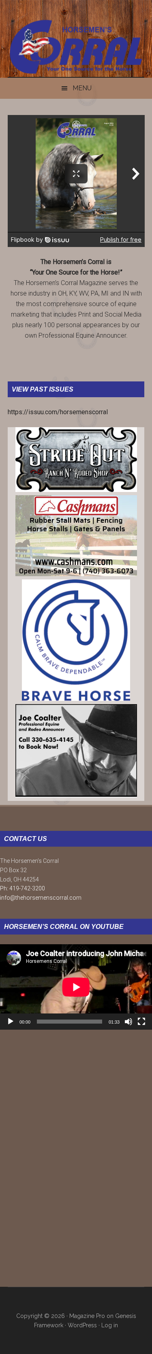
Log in (109, 1325)
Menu (82, 88)
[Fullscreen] (141, 1022)
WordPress (82, 1325)
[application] (76, 987)
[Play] (10, 1022)
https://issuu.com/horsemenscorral (58, 412)
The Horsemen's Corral (76, 46)
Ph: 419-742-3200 (22, 888)
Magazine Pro (87, 1316)
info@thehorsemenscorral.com (40, 897)
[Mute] (128, 1022)
